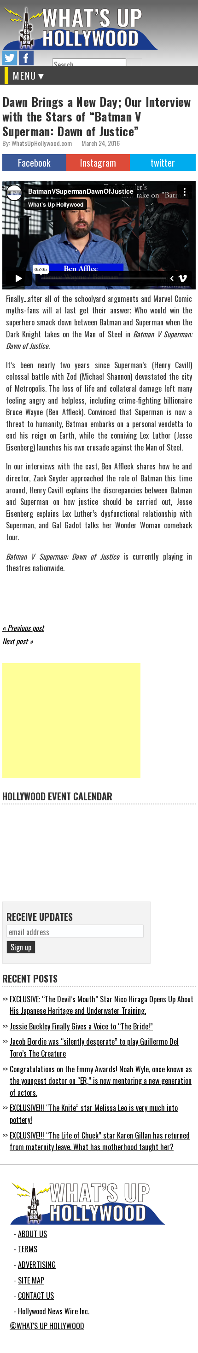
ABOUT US (32, 1233)
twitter (9, 58)
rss (42, 58)
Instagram (98, 162)
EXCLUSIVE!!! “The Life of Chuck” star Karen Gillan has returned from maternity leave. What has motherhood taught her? (100, 1141)
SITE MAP (31, 1280)
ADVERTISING (37, 1264)
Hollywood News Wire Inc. (53, 1311)
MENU (24, 75)
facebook (26, 58)
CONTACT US (36, 1295)
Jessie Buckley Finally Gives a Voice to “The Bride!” (81, 1026)
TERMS (27, 1249)
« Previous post (23, 627)
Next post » (17, 641)
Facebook (34, 162)
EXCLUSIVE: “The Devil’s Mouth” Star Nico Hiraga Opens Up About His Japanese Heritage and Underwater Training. (101, 1005)
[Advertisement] (71, 720)
